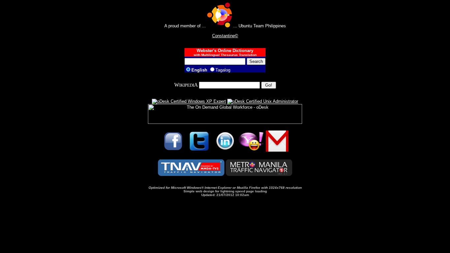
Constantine (223, 35)
